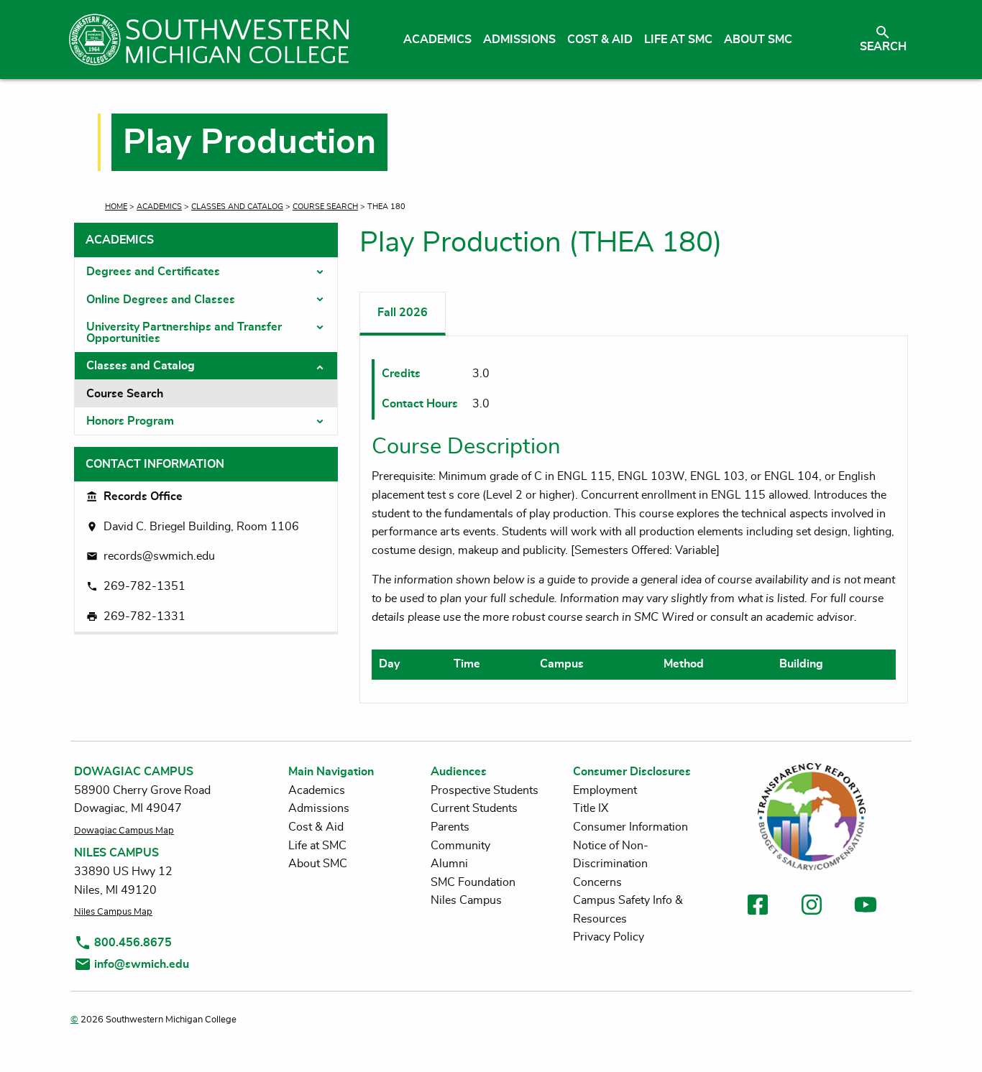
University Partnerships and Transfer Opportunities (184, 332)
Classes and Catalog (237, 207)
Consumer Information (630, 827)
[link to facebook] (757, 907)
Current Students (474, 808)
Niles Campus (466, 900)
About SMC (317, 863)
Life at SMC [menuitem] (678, 39)
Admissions (318, 808)
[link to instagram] (811, 907)
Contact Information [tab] (155, 464)
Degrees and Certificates (153, 271)
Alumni (449, 863)
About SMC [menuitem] (758, 39)
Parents (450, 827)
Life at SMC (317, 845)
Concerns (597, 882)
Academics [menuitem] (437, 39)
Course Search (325, 207)
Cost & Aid (316, 827)
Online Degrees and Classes (160, 299)
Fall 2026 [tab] (402, 312)
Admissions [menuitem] (519, 39)
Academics (159, 207)
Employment (605, 790)
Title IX (590, 808)
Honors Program (130, 421)
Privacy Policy (608, 937)
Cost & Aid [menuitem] (600, 39)
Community (460, 845)
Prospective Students (484, 790)
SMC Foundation (473, 882)
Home (116, 207)
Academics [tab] (120, 240)
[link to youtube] (865, 907)
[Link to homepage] (209, 39)
